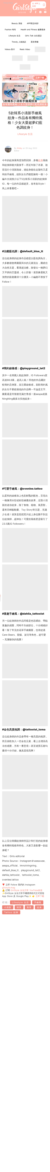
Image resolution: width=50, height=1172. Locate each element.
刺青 (29, 907)
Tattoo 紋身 (11, 912)
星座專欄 (34, 42)
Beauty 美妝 (17, 23)
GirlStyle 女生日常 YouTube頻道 (26, 890)
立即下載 (39, 896)
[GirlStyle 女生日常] (25, 8)
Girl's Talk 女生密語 (33, 36)
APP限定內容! (33, 23)
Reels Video (25, 49)
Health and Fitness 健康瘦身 (33, 29)
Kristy (20, 148)
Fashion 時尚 (10, 29)
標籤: (5, 902)
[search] (45, 9)
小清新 (7, 907)
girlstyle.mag (8, 887)
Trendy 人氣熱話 (19, 42)
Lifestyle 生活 (14, 36)
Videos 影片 (10, 49)
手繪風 (37, 902)
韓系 (19, 907)
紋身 (40, 160)
